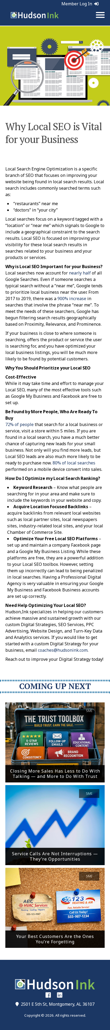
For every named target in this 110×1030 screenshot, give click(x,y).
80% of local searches (74, 463)
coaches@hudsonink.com (63, 650)
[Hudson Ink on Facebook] (48, 995)
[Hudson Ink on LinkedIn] (59, 995)
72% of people (19, 424)
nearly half (80, 273)
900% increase (71, 298)
